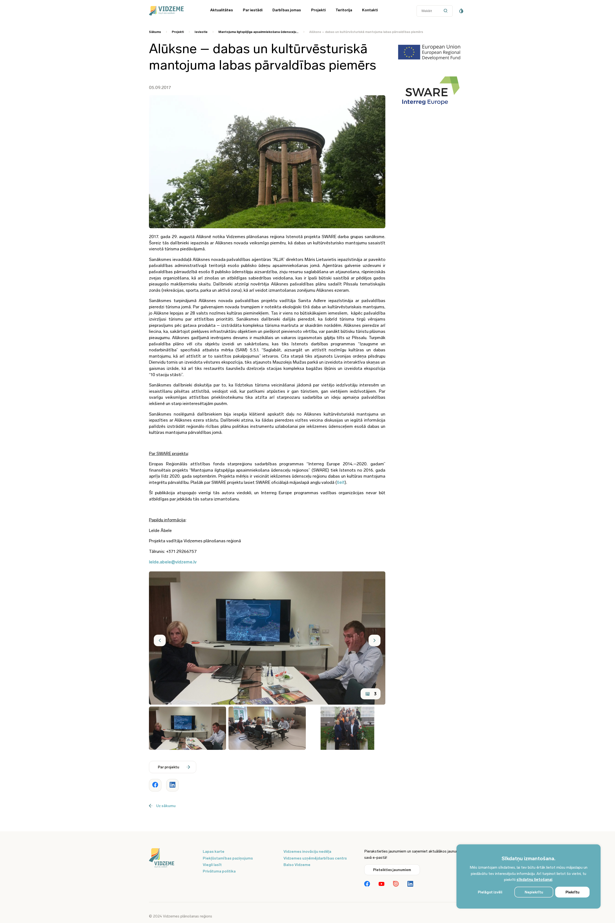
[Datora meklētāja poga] (446, 11)
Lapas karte (213, 851)
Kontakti (370, 10)
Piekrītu (572, 892)
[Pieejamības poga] (461, 10)
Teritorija (344, 10)
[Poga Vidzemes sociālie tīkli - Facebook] (367, 884)
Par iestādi (253, 10)
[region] (528, 876)
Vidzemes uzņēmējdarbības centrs (315, 858)
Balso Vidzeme (296, 864)
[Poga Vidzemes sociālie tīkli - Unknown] (396, 884)
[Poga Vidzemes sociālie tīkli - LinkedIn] (410, 884)
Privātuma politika (219, 871)
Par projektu (168, 767)
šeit (341, 482)
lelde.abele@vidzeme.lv (173, 562)
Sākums (155, 32)
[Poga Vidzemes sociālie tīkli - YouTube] (381, 884)
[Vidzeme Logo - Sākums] (173, 11)
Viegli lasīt (212, 864)
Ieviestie (201, 32)
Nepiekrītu (534, 892)
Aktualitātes (221, 10)
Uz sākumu (166, 805)
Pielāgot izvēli (490, 892)
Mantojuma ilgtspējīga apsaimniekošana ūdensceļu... (258, 32)
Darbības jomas (286, 10)
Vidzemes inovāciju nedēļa (307, 851)
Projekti (318, 10)
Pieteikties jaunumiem (392, 870)
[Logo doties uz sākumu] (173, 858)
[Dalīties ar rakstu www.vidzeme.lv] (155, 785)
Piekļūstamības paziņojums (228, 858)
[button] (160, 640)
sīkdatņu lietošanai (534, 879)
